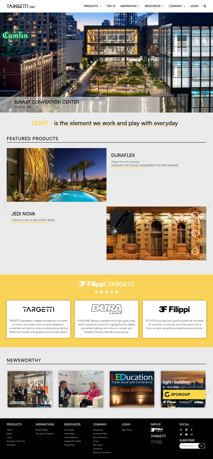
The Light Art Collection (45, 434)
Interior (9, 430)
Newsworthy (98, 430)
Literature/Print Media (72, 441)
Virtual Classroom (71, 437)
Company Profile (99, 434)
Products (91, 6)
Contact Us (97, 449)
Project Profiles (41, 430)
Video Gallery (69, 434)
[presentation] (5, 205)
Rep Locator (98, 445)
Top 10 (110, 6)
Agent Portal (127, 430)
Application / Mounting (16, 441)
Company (175, 6)
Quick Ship (11, 445)
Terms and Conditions (102, 452)
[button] (9, 63)
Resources (152, 6)
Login (194, 6)
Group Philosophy (100, 437)
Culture (96, 441)
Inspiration (128, 6)
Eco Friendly (69, 430)
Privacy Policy (69, 445)
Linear (9, 437)
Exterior (10, 434)
